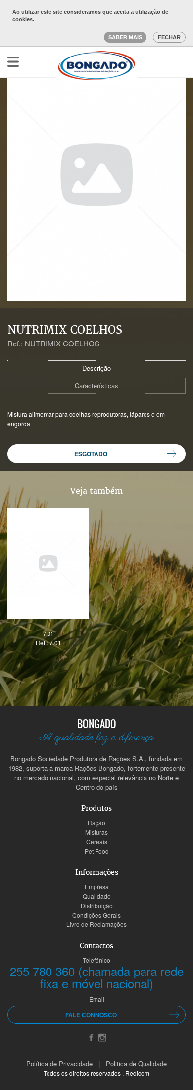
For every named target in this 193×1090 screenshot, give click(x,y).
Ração (96, 822)
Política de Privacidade (59, 1063)
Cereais (96, 841)
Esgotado (90, 453)
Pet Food (97, 851)
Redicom (137, 1073)
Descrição (96, 368)
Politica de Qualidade (136, 1063)
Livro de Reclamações (96, 924)
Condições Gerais (96, 915)
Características (96, 385)
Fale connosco (91, 1014)
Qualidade (97, 896)
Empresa (97, 886)
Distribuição (97, 905)
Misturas (96, 832)
